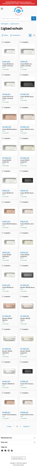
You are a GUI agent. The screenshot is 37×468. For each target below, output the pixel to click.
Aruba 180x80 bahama (9, 224)
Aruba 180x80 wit (7, 287)
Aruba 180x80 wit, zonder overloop (8, 65)
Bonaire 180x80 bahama (7, 319)
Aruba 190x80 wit (7, 193)
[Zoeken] (33, 18)
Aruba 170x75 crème (26, 415)
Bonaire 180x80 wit (8, 384)
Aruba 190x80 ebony (27, 97)
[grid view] (30, 35)
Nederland (17, 458)
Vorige (9, 426)
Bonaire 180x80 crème (25, 319)
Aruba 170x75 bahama (9, 415)
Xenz (3, 67)
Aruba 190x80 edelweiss (6, 161)
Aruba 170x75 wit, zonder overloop (8, 97)
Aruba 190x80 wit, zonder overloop (26, 65)
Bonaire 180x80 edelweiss (7, 352)
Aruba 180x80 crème (27, 224)
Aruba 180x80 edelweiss (6, 255)
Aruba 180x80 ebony (27, 193)
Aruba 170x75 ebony (26, 384)
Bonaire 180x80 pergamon (25, 352)
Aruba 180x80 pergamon (24, 255)
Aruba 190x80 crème (27, 129)
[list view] (34, 35)
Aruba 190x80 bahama (9, 129)
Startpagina (4, 24)
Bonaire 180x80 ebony (27, 287)
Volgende (26, 426)
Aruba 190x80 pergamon (24, 161)
